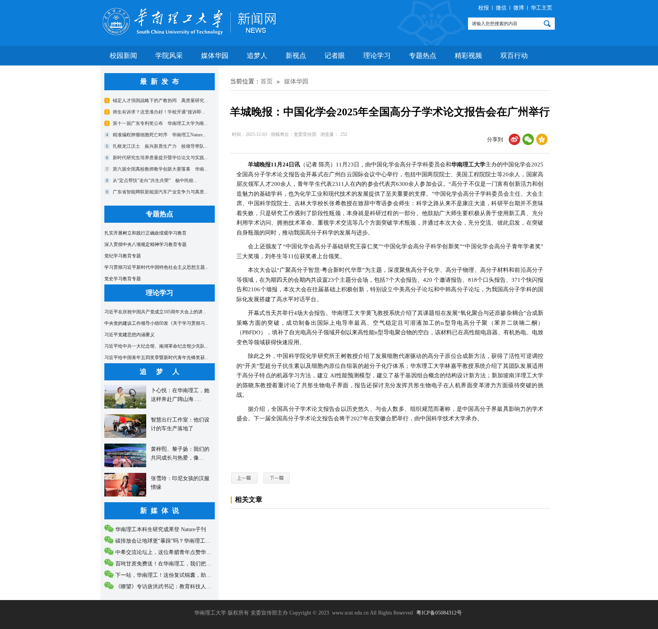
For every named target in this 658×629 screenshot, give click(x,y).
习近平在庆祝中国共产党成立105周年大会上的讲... (155, 311)
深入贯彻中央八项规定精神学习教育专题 (145, 244)
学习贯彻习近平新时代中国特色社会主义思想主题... (156, 267)
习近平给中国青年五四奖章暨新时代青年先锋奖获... (156, 357)
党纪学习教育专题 (122, 256)
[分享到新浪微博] (514, 139)
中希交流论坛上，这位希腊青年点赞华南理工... (171, 552)
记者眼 (334, 55)
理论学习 (377, 55)
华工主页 (541, 8)
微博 (518, 8)
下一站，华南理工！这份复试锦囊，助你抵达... (171, 575)
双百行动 (514, 55)
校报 (483, 8)
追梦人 (257, 55)
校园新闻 (123, 55)
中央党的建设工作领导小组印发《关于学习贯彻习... (156, 323)
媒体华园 (214, 55)
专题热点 (422, 55)
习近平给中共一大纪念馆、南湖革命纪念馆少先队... (156, 346)
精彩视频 (468, 55)
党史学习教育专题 (122, 278)
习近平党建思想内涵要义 (129, 334)
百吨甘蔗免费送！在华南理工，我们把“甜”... (167, 564)
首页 (266, 81)
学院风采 (169, 55)
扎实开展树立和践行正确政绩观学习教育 (145, 233)
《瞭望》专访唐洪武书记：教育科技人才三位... (171, 586)
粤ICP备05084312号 (439, 613)
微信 (501, 8)
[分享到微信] (528, 139)
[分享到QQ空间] (542, 139)
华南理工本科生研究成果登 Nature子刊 (160, 529)
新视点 (296, 55)
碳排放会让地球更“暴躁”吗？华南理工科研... (167, 541)
